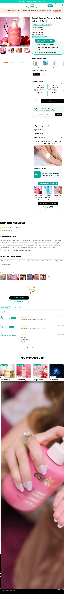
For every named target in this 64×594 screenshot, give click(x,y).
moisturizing (22, 260)
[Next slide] (28, 50)
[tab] (6, 62)
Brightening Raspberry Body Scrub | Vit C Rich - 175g (40, 380)
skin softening (6, 264)
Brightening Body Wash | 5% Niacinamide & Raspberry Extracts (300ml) (23, 380)
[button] (2, 5)
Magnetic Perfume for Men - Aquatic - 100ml (56, 380)
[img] (24, 317)
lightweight (59, 260)
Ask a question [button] (19, 301)
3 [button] (32, 347)
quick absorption (47, 260)
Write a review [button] (19, 298)
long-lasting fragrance (8, 260)
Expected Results (40, 138)
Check (59, 114)
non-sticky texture (34, 260)
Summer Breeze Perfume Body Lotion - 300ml (7, 380)
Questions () (17, 307)
